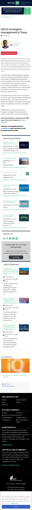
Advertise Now (7, 445)
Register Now (7, 152)
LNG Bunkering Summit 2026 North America (10, 201)
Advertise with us (21, 417)
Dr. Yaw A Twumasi (15, 43)
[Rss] (17, 239)
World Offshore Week (9, 158)
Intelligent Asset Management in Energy (10, 143)
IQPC (24, 484)
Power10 (4, 413)
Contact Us (19, 413)
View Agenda (15, 152)
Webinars (5, 404)
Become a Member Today (22, 421)
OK (16, 506)
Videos (18, 402)
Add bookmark (6, 35)
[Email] (13, 239)
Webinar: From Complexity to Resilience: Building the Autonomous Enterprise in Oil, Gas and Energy (10, 271)
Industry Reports (21, 400)
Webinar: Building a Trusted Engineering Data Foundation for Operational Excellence (10, 301)
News (3, 402)
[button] (16, 17)
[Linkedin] (4, 239)
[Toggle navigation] (3, 3)
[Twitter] (10, 239)
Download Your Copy (9, 53)
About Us (19, 415)
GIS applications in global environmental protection (15, 376)
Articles (4, 400)
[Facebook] (7, 239)
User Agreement (7, 417)
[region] (16, 500)
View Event (23, 152)
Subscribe (16, 257)
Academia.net (5, 128)
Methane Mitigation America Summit (9, 215)
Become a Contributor (9, 415)
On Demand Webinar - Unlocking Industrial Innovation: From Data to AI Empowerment (10, 327)
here (4, 71)
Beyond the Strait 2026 (10, 172)
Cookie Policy (6, 420)
